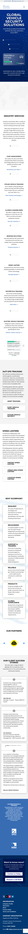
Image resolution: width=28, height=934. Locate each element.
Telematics (6, 905)
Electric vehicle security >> (14, 332)
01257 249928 (8, 1)
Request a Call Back (14, 879)
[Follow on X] (7, 896)
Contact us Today (14, 874)
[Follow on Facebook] (4, 896)
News (4, 907)
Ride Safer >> (14, 304)
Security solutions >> (14, 221)
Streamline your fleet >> (14, 169)
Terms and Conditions (9, 911)
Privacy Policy (7, 909)
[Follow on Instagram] (10, 896)
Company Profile (8, 904)
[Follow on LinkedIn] (12, 896)
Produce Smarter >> (14, 247)
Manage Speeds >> (14, 274)
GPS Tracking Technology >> (14, 195)
